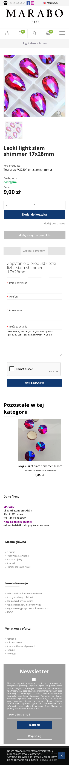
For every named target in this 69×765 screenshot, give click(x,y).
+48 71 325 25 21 (16, 2)
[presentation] (34, 251)
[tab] (34, 251)
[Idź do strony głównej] (34, 23)
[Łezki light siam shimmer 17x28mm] (34, 116)
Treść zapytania (18, 326)
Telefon (13, 296)
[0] (20, 33)
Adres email (16, 310)
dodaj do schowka (54, 223)
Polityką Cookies (48, 759)
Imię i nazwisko (18, 283)
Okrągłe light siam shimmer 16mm (39, 466)
